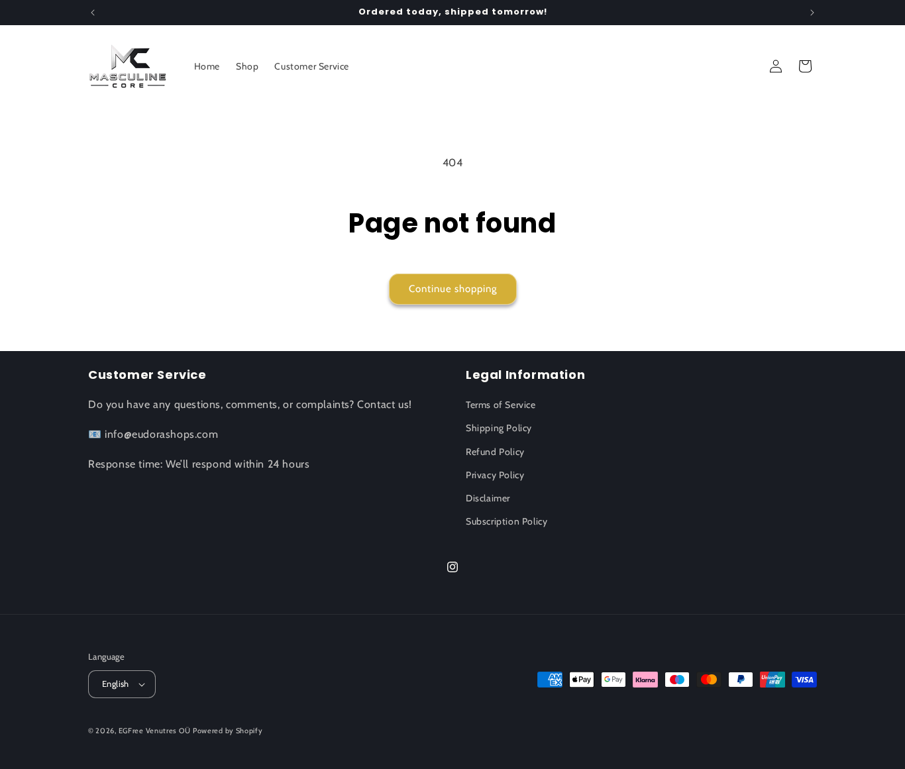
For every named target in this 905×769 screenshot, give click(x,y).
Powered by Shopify (228, 730)
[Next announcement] (812, 12)
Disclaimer (488, 498)
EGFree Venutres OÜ (155, 730)
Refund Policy (495, 452)
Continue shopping (453, 289)
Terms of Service (501, 405)
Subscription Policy (506, 521)
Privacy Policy (495, 475)
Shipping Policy (499, 428)
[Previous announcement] (92, 12)
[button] (805, 66)
